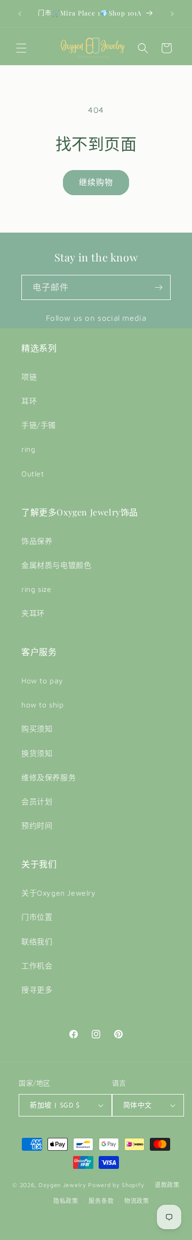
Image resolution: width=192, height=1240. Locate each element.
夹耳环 (33, 613)
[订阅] (158, 287)
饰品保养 (36, 540)
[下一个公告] (172, 14)
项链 (29, 376)
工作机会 (36, 965)
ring (28, 448)
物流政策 (136, 1200)
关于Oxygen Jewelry (58, 892)
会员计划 (36, 801)
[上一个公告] (19, 14)
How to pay (42, 680)
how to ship (42, 704)
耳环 (29, 400)
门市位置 (36, 916)
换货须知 (36, 753)
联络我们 (36, 941)
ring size (36, 589)
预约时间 (36, 825)
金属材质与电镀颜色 (56, 564)
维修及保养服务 (48, 777)
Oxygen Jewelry (62, 1184)
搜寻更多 (36, 989)
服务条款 (101, 1200)
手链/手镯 (38, 424)
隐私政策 (65, 1200)
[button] (21, 48)
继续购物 (96, 182)
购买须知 (36, 728)
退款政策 (167, 1184)
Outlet (32, 473)
